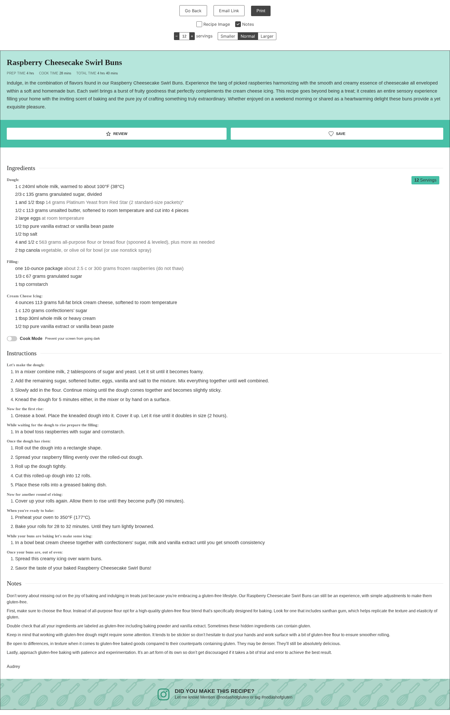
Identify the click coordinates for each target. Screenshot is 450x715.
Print (261, 11)
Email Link (229, 10)
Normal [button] (248, 36)
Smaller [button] (228, 36)
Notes (248, 24)
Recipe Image (216, 24)
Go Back (193, 10)
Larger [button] (267, 36)
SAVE (340, 134)
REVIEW (119, 134)
